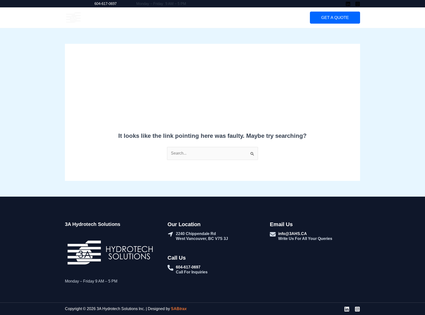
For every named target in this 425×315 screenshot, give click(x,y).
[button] (335, 18)
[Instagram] (357, 3)
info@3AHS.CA (292, 234)
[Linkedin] (348, 3)
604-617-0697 (105, 3)
